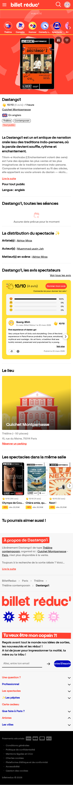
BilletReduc (9, 581)
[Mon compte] (67, 4)
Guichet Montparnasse (16, 109)
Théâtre (38, 581)
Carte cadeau (10, 704)
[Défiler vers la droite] (70, 27)
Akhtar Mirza (24, 240)
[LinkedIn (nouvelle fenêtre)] (53, 617)
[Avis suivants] (65, 336)
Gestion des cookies (17, 770)
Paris (5, 555)
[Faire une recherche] (58, 4)
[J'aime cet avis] (11, 351)
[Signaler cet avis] (18, 351)
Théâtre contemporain (16, 585)
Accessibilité (13, 766)
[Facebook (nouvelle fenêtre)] (9, 617)
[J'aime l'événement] (66, 40)
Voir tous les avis (60, 275)
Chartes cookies (15, 758)
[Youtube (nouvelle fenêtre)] (24, 617)
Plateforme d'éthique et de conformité (27, 762)
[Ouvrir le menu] (6, 4)
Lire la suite (9, 178)
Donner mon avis (56, 286)
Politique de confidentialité (20, 749)
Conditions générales (17, 745)
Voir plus (61, 346)
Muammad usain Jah (30, 248)
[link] (8, 28)
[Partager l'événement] (58, 40)
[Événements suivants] (69, 486)
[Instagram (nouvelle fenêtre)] (38, 617)
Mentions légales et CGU (19, 753)
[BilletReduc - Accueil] (25, 5)
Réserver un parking (14, 443)
